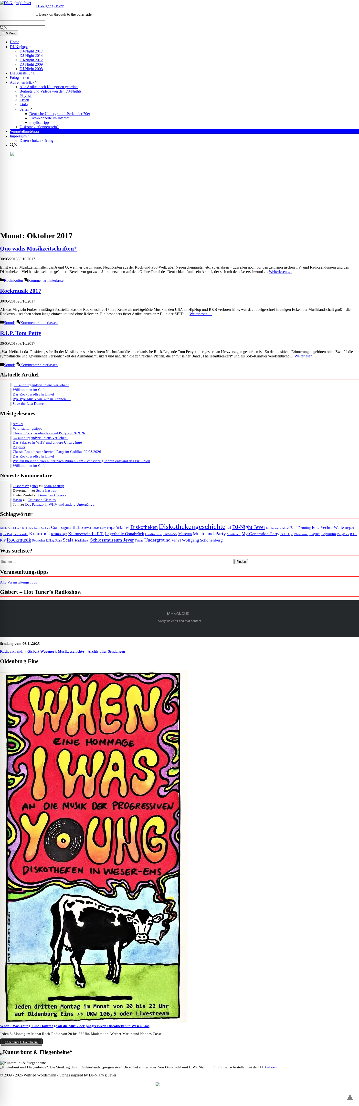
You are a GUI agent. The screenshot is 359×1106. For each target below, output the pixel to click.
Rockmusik (19, 540)
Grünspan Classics (52, 495)
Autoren (270, 1067)
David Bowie (91, 528)
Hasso (17, 500)
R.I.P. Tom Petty (20, 333)
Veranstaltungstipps (25, 131)
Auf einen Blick (22, 82)
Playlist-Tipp (39, 122)
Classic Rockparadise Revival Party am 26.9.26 (49, 433)
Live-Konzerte (153, 534)
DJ (228, 527)
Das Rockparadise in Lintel (33, 394)
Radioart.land (11, 651)
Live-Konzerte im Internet (49, 118)
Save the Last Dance (28, 404)
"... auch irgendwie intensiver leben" (40, 438)
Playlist (314, 534)
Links (24, 104)
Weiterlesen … (280, 272)
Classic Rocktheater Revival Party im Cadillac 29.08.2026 (57, 452)
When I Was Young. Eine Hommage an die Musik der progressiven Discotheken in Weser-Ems (74, 1026)
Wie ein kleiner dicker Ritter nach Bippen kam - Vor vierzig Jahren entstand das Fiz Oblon (81, 461)
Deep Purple (107, 528)
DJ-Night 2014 (31, 55)
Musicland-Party (209, 533)
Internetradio (20, 534)
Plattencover (301, 534)
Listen (24, 100)
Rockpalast (38, 540)
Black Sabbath (42, 528)
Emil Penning (300, 528)
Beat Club (27, 528)
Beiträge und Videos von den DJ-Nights (50, 91)
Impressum (18, 136)
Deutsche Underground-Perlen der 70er (59, 114)
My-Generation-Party (260, 533)
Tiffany (139, 540)
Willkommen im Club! (30, 390)
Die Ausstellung (22, 73)
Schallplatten (81, 540)
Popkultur (328, 534)
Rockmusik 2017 (20, 291)
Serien (24, 109)
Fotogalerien (19, 77)
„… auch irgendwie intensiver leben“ (41, 385)
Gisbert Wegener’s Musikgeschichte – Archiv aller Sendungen (76, 651)
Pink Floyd (286, 534)
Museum (185, 534)
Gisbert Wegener (25, 486)
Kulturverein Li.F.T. (86, 533)
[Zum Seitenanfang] (350, 1095)
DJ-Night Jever (248, 527)
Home (14, 42)
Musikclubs (234, 534)
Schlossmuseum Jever (112, 540)
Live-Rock (170, 534)
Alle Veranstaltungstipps (18, 582)
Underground (157, 540)
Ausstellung (14, 528)
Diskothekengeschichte (192, 526)
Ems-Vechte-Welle (328, 527)
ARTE (3, 528)
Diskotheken (144, 527)
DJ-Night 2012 (31, 60)
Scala (68, 540)
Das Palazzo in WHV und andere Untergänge (47, 442)
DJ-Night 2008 (31, 69)
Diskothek (122, 528)
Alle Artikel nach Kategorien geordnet (49, 87)
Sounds (9, 323)
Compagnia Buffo (67, 527)
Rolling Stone (54, 540)
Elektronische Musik (277, 528)
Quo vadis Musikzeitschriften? (38, 248)
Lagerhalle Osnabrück (124, 533)
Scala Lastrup (54, 486)
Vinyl (176, 540)
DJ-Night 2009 (31, 64)
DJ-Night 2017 (31, 51)
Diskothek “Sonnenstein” (39, 127)
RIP (3, 540)
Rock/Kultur (13, 280)
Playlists (26, 96)
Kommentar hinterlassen (46, 280)
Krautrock (39, 533)
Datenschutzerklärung (36, 140)
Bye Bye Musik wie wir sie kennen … (42, 399)
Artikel (18, 424)
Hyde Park (6, 534)
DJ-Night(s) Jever (49, 6)
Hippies (349, 528)
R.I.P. (353, 534)
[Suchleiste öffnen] (4, 28)
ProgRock (343, 534)
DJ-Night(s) (19, 47)
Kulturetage (59, 534)
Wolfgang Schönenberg (202, 540)
